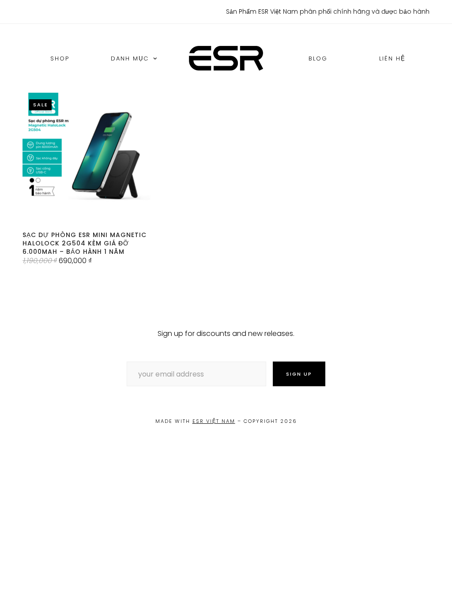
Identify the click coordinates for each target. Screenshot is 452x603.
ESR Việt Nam (213, 421)
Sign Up (299, 373)
